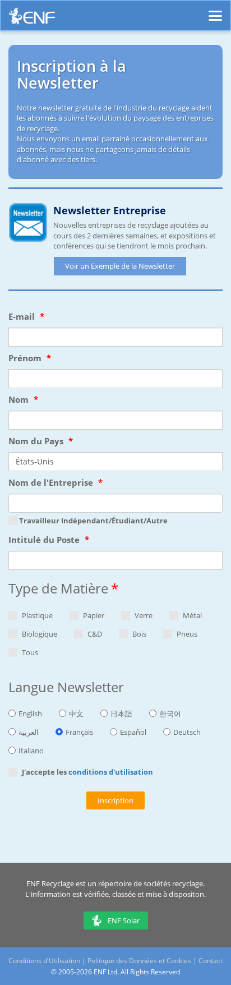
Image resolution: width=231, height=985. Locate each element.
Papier (92, 615)
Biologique (38, 634)
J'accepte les (86, 772)
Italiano (31, 750)
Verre (143, 615)
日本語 (121, 713)
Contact (210, 960)
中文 (76, 713)
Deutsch (187, 732)
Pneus (186, 634)
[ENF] (32, 18)
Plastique (36, 615)
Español (133, 732)
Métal (191, 615)
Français (79, 732)
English (30, 713)
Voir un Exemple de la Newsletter (120, 266)
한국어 (170, 713)
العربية (29, 732)
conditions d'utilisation (110, 772)
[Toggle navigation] (215, 11)
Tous (29, 652)
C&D (94, 634)
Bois (138, 634)
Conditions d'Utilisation (44, 960)
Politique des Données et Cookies (139, 960)
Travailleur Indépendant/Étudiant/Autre (92, 520)
